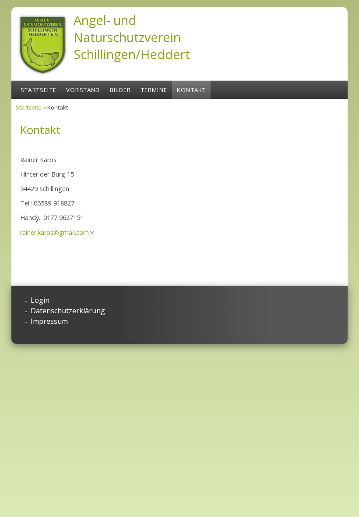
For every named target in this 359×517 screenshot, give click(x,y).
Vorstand (83, 90)
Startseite (38, 90)
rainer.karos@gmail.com (57, 232)
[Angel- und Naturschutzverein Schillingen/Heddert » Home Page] (42, 76)
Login (40, 300)
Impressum (49, 321)
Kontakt (191, 90)
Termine (154, 90)
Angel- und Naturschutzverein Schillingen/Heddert (132, 37)
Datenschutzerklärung (68, 310)
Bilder (120, 90)
